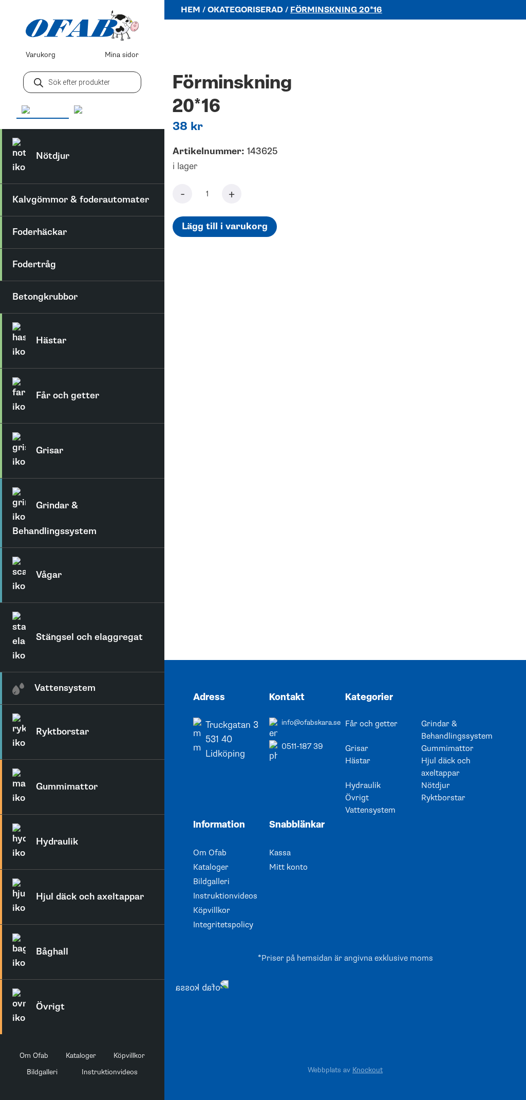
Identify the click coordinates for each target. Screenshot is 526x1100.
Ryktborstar (443, 798)
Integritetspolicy (223, 925)
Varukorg (40, 54)
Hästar (357, 761)
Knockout (367, 1070)
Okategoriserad (245, 10)
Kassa (280, 853)
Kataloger (81, 1055)
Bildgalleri (42, 1072)
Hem (190, 10)
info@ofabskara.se (311, 722)
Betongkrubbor (45, 297)
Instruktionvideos (110, 1072)
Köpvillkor (129, 1055)
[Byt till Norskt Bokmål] (108, 110)
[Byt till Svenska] (42, 110)
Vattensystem (370, 810)
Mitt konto (288, 867)
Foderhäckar (39, 232)
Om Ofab (34, 1055)
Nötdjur (435, 785)
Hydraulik (363, 785)
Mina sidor (122, 54)
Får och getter (371, 724)
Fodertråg (34, 264)
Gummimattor (447, 748)
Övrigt (357, 798)
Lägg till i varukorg (225, 226)
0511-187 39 (302, 746)
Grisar (356, 748)
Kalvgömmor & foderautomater (80, 200)
